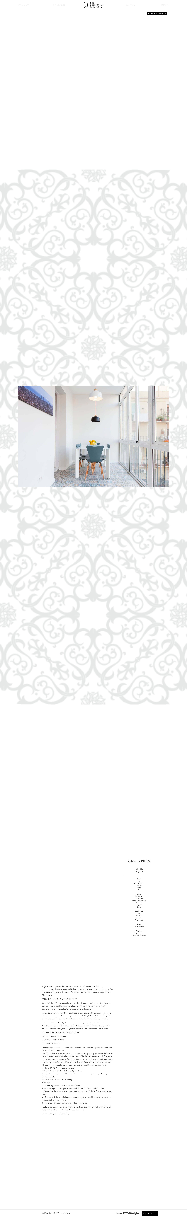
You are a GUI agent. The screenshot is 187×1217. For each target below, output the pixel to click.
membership (130, 5)
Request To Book (150, 1213)
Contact (165, 5)
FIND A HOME (23, 5)
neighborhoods (58, 5)
